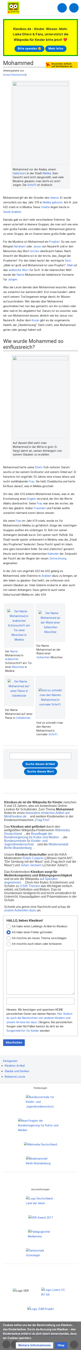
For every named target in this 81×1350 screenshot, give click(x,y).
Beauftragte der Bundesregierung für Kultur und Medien (31, 835)
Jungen (12, 279)
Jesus (37, 246)
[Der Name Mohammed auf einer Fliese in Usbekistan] (19, 691)
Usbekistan (23, 717)
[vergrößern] (66, 170)
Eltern (38, 467)
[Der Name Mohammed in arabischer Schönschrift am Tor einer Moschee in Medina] (19, 625)
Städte (45, 207)
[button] (34, 1345)
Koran (35, 320)
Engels (31, 499)
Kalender (53, 554)
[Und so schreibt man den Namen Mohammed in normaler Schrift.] (50, 697)
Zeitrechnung (57, 558)
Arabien (46, 576)
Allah (70, 265)
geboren (57, 202)
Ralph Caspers (33, 858)
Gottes (34, 251)
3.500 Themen (30, 886)
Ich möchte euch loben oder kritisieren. (37, 944)
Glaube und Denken (17, 1071)
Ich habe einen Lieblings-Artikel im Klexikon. (40, 926)
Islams (54, 197)
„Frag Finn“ (42, 820)
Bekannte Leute (15, 1076)
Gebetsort (19, 173)
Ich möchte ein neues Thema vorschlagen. (39, 938)
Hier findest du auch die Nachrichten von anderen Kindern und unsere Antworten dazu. (39, 1018)
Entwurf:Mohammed (14, 74)
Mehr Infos (55, 48)
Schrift (31, 184)
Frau (31, 481)
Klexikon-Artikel (15, 1065)
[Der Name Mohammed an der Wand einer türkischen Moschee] (50, 622)
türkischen (43, 657)
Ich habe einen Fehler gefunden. (32, 932)
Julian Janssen (31, 865)
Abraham (20, 246)
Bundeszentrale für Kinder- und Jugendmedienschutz (26, 842)
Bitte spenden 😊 (29, 48)
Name (20, 274)
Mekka (47, 173)
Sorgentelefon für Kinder (22, 1030)
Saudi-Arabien (12, 212)
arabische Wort (19, 270)
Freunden (40, 508)
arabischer (12, 659)
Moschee (18, 667)
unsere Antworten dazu (20, 910)
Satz (68, 260)
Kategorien (10, 1061)
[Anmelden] (62, 8)
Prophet (54, 241)
